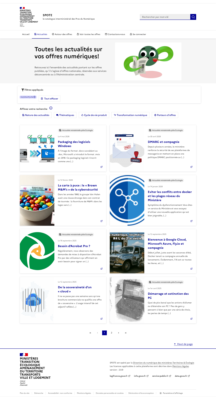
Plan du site (24, 393)
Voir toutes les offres (90, 34)
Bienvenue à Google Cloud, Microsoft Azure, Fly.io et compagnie (167, 243)
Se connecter (139, 34)
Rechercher (193, 17)
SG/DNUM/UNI (26, 97)
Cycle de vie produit (95, 115)
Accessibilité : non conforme (60, 393)
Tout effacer (51, 98)
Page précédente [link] (97, 332)
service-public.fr (160, 376)
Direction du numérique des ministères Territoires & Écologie (163, 362)
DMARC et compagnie (163, 142)
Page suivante (118, 332)
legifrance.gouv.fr (119, 376)
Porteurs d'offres (166, 115)
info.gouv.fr (140, 376)
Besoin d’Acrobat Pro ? (74, 246)
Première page (90, 332)
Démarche (38, 393)
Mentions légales (180, 366)
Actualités (42, 34)
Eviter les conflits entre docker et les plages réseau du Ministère (170, 196)
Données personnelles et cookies (110, 393)
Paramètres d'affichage (173, 393)
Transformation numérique (131, 115)
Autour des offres (63, 34)
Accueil (26, 34)
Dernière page (125, 332)
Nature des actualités (37, 115)
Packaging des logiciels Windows (74, 144)
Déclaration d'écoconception (141, 393)
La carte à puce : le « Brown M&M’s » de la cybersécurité (78, 187)
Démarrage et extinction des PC (168, 295)
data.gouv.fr (181, 376)
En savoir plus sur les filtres (51, 108)
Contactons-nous (116, 34)
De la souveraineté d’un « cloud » (75, 289)
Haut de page (185, 344)
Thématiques (66, 115)
